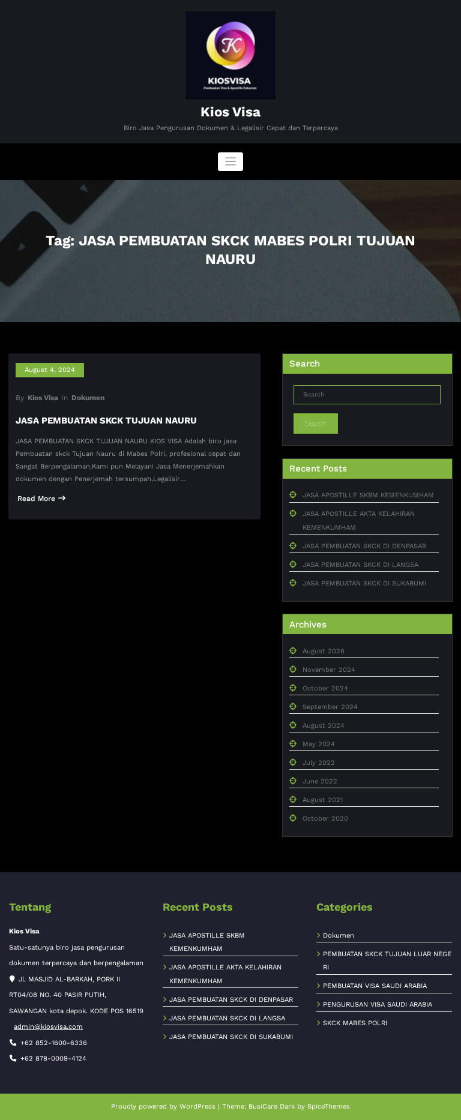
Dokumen (87, 398)
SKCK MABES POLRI (355, 1023)
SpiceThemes (328, 1106)
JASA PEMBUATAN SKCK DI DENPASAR (364, 546)
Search (316, 423)
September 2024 (330, 707)
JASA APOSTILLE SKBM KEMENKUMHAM (368, 495)
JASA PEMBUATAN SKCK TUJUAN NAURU (106, 420)
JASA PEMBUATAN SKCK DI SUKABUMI (364, 583)
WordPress (197, 1106)
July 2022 (319, 763)
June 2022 (320, 781)
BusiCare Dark (272, 1106)
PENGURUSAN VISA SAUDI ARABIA (377, 1004)
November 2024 (329, 670)
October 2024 (325, 688)
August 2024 (324, 725)
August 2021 (323, 800)
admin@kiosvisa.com (48, 1027)
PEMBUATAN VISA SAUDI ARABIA (375, 986)
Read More (36, 498)
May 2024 (319, 744)
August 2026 (324, 651)
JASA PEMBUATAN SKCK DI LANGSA (360, 565)
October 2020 (325, 818)
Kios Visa (230, 111)
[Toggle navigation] (231, 161)
